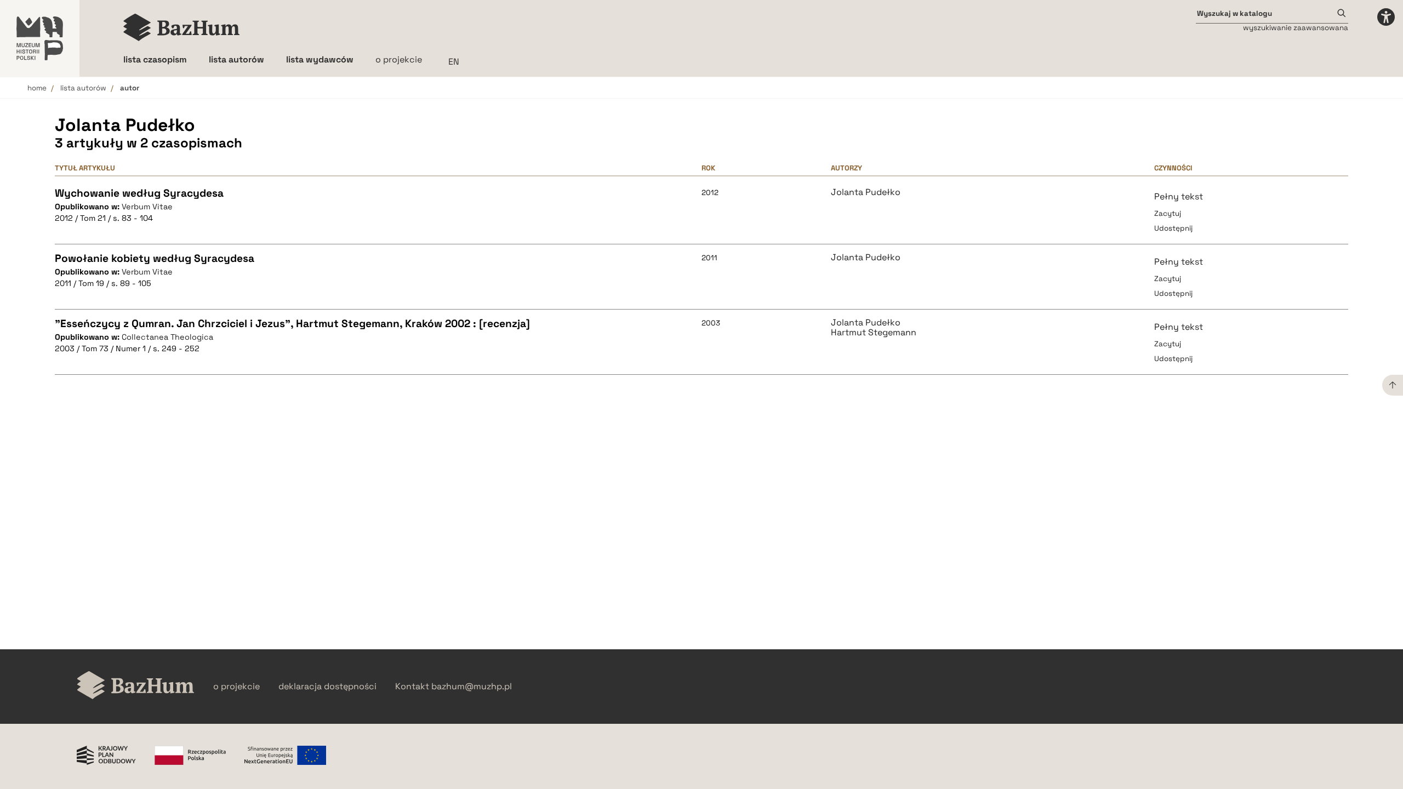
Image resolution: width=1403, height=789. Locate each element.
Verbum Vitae (147, 206)
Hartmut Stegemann (873, 333)
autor (129, 88)
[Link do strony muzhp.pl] (39, 38)
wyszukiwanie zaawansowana (1295, 28)
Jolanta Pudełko (865, 192)
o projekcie (398, 59)
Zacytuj (1167, 213)
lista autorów (83, 88)
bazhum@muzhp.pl (471, 686)
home (37, 88)
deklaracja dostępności (327, 686)
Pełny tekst (1178, 196)
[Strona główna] (181, 27)
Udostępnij (1173, 228)
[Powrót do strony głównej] (136, 686)
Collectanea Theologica (167, 337)
